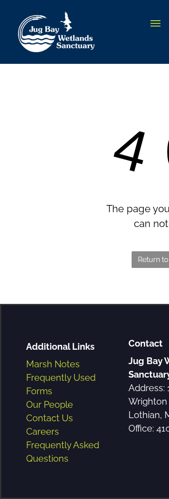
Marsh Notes (53, 364)
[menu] (155, 23)
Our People (49, 404)
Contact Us (49, 418)
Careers (42, 431)
